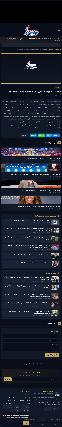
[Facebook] (58, 408)
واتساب (40, 135)
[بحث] (59, 45)
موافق (26, 423)
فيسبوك (55, 135)
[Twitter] (55, 408)
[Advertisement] (31, 12)
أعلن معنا (27, 398)
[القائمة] (59, 30)
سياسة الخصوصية (25, 400)
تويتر (48, 135)
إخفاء (19, 423)
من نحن (13, 395)
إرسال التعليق (51, 355)
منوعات (51, 49)
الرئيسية (57, 49)
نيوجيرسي (17, 407)
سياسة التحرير (12, 398)
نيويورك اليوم (25, 407)
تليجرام (32, 135)
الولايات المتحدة (8, 407)
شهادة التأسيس (11, 403)
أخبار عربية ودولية (25, 411)
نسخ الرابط (24, 135)
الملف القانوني (11, 400)
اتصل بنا (49, 409)
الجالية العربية (14, 411)
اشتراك (7, 379)
